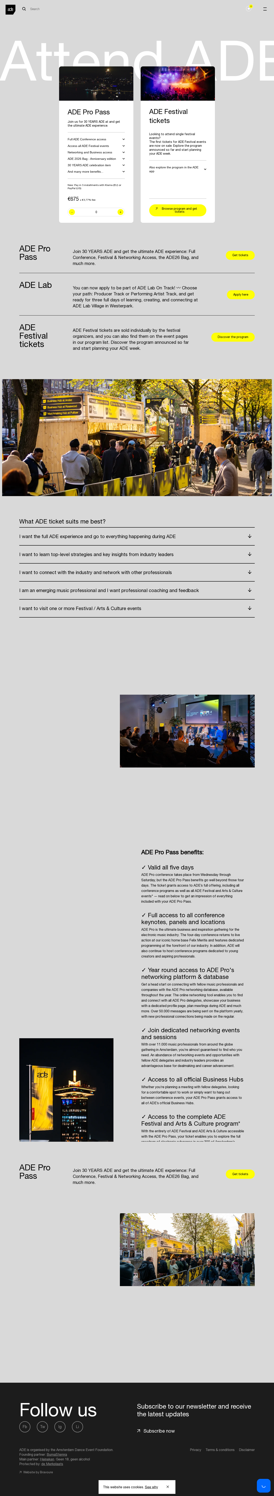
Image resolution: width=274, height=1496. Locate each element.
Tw (42, 1426)
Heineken (47, 1459)
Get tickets (240, 255)
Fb (25, 1426)
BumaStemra (57, 1454)
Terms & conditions (220, 1450)
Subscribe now (159, 1431)
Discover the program (233, 337)
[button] (264, 1486)
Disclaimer (247, 1450)
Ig (60, 1426)
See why (151, 1487)
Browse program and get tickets (179, 210)
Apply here (240, 294)
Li (77, 1426)
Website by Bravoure (37, 1472)
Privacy (195, 1450)
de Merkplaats (52, 1464)
